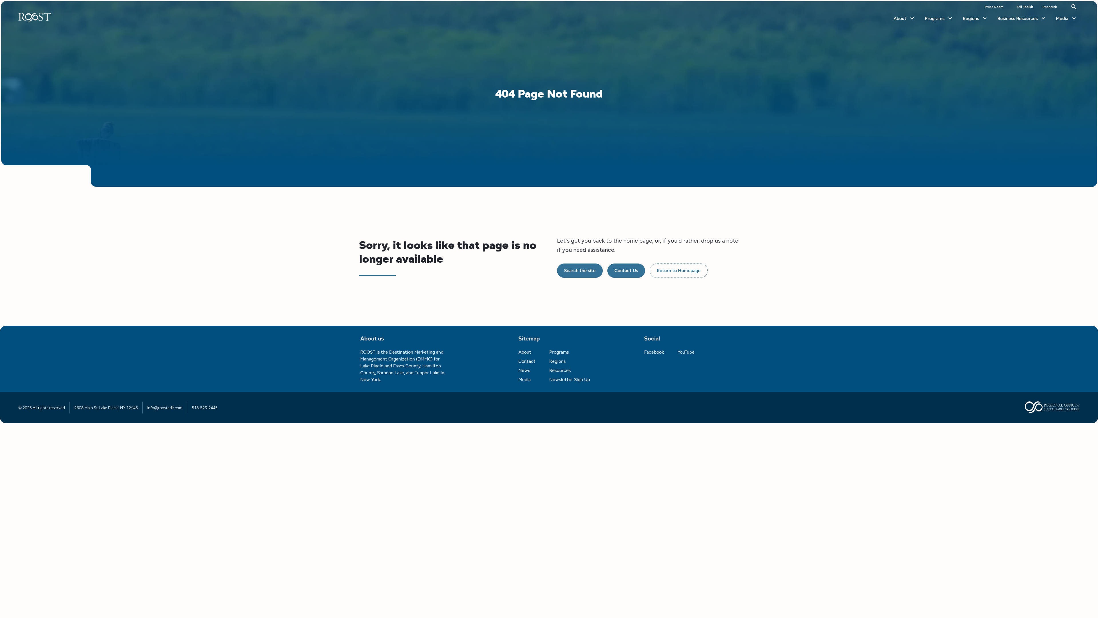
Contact (527, 361)
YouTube (686, 352)
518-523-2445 (205, 407)
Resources (560, 370)
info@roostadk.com (164, 407)
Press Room (994, 7)
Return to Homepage (679, 271)
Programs (934, 18)
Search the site (580, 271)
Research (1050, 7)
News (524, 370)
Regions (971, 18)
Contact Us (626, 271)
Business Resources (1017, 18)
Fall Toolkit (1025, 7)
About (900, 18)
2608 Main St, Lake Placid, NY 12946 (106, 407)
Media (1062, 18)
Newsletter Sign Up (569, 380)
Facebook (654, 352)
